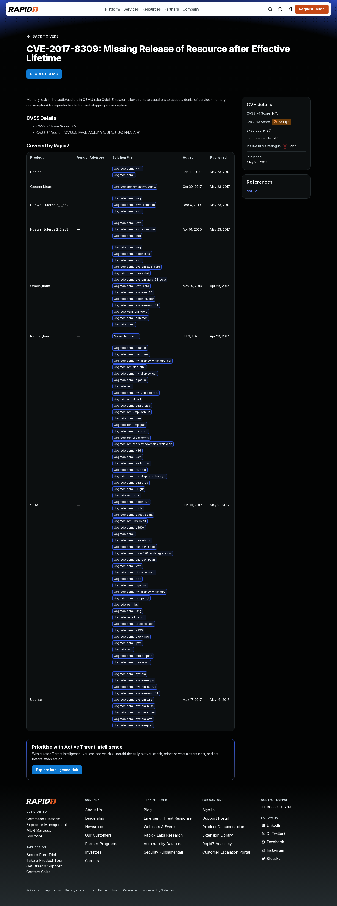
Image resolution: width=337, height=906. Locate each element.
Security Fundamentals (164, 852)
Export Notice (98, 890)
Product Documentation (223, 826)
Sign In (208, 809)
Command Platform (43, 819)
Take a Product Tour (44, 860)
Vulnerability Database (163, 843)
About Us (93, 809)
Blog (148, 809)
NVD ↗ (252, 191)
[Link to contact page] (280, 9)
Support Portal (215, 818)
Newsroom (94, 826)
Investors (93, 852)
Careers (92, 860)
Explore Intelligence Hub (57, 770)
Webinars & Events (160, 826)
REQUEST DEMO (44, 74)
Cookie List (130, 890)
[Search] (270, 9)
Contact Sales (38, 872)
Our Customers (98, 835)
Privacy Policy (74, 890)
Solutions (34, 836)
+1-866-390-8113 (276, 807)
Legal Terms (52, 890)
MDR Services (38, 830)
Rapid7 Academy (217, 843)
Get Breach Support (44, 866)
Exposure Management (46, 824)
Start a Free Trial (41, 854)
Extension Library (217, 835)
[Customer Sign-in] (289, 9)
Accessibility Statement (159, 890)
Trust (115, 890)
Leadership (94, 818)
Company (190, 9)
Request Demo (312, 9)
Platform (112, 9)
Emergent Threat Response (168, 818)
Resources (151, 9)
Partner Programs (101, 843)
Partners (171, 9)
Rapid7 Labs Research (163, 835)
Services (131, 9)
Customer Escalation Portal (226, 852)
